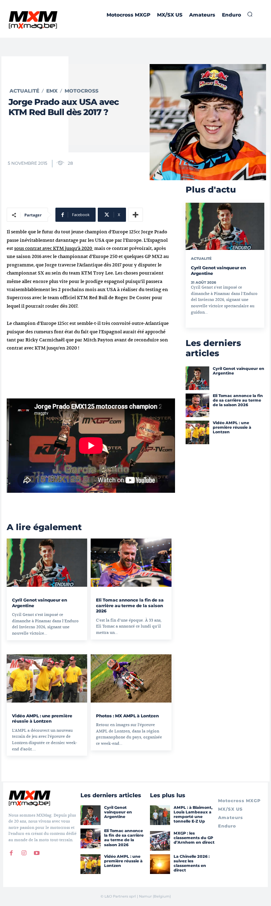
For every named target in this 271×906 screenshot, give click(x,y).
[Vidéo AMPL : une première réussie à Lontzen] (47, 678)
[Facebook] (11, 853)
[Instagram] (24, 853)
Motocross (81, 90)
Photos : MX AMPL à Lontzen (127, 715)
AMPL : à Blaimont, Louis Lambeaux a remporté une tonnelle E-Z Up (193, 814)
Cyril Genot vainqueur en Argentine (238, 371)
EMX (52, 90)
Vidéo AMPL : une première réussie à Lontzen (42, 718)
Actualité (24, 90)
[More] (135, 215)
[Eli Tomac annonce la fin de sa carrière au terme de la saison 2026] (131, 563)
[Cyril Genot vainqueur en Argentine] (47, 563)
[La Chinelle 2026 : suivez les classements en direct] (160, 864)
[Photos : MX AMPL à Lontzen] (131, 678)
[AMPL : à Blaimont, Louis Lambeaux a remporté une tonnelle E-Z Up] (160, 815)
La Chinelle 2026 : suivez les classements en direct (192, 863)
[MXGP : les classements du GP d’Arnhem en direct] (160, 841)
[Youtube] (37, 853)
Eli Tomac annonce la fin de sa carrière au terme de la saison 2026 (130, 605)
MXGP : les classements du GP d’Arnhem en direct (194, 838)
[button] (250, 14)
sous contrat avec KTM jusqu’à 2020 (53, 248)
